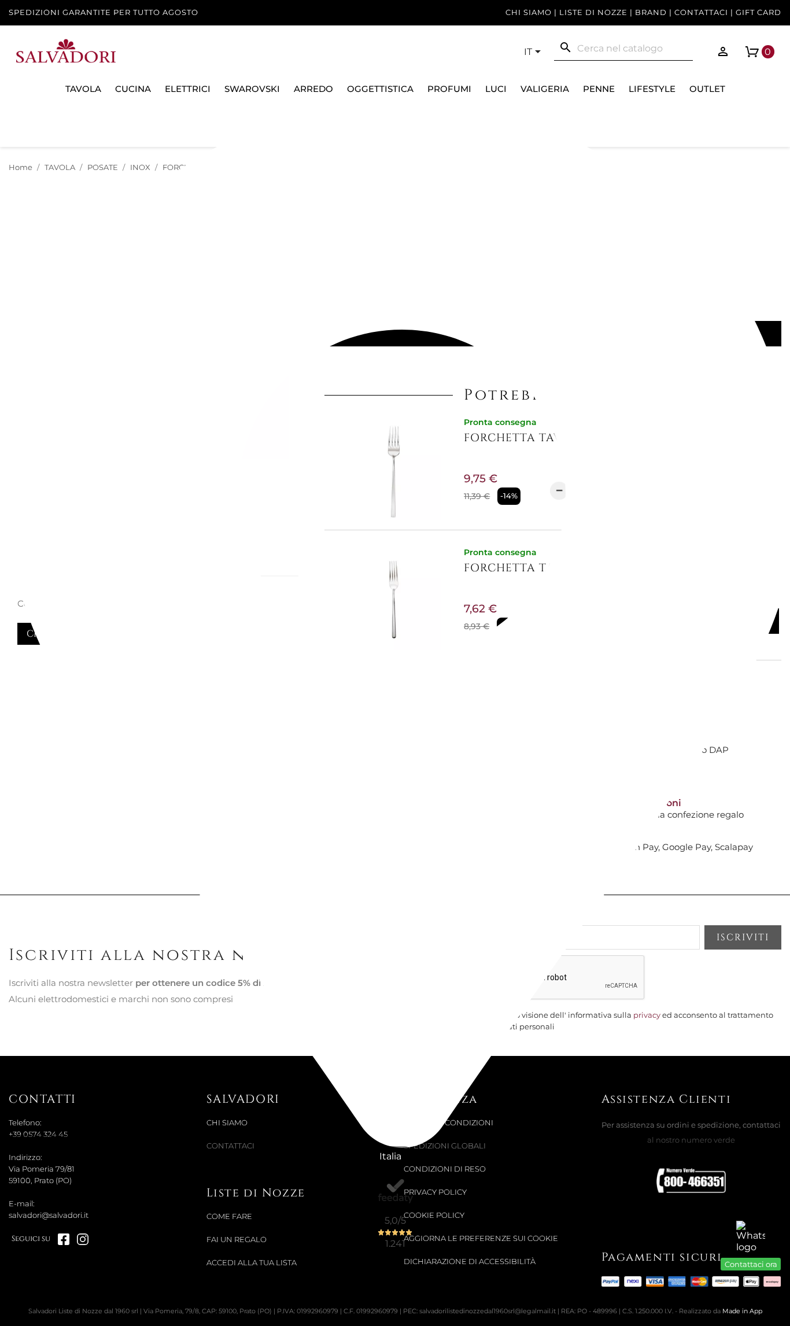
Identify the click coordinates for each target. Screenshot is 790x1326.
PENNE (599, 88)
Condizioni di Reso (445, 1169)
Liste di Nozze (593, 12)
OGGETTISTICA (380, 88)
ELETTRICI (188, 88)
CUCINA (133, 88)
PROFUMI (449, 88)
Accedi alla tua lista (251, 1262)
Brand (651, 12)
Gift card (758, 12)
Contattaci (701, 12)
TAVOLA (83, 88)
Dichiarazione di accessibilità (470, 1261)
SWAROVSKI (252, 88)
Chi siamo (528, 12)
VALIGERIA (544, 88)
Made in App (742, 1311)
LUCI (496, 88)
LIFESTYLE (652, 88)
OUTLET (707, 88)
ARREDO (313, 88)
